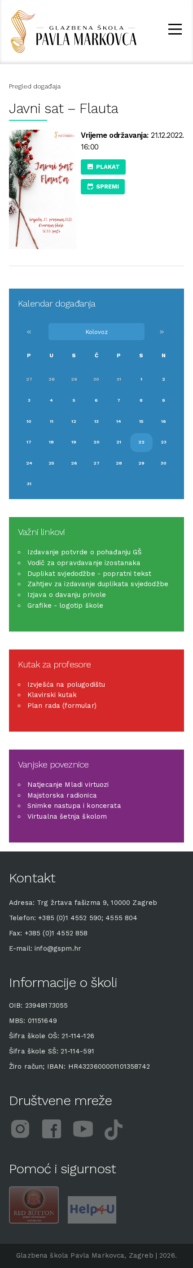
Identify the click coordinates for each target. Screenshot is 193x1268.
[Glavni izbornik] (175, 31)
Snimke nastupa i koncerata (74, 806)
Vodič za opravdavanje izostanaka (84, 563)
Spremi (107, 186)
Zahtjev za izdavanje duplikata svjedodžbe (97, 584)
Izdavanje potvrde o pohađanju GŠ (84, 552)
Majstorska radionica (62, 795)
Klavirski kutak (52, 695)
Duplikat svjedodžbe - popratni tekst (89, 574)
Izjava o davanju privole (66, 595)
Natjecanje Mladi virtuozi (68, 785)
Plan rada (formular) (61, 706)
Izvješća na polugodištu (66, 684)
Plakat (108, 166)
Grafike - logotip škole (65, 605)
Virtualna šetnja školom (67, 816)
